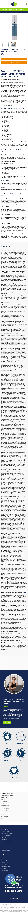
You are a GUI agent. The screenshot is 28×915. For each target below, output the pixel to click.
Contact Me (7, 722)
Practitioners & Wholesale (6, 841)
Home (2, 12)
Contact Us (3, 843)
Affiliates (3, 856)
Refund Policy (4, 846)
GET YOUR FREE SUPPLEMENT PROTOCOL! (14, 9)
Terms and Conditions (5, 850)
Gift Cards (3, 837)
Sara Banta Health (5, 868)
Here (25, 592)
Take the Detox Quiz (5, 835)
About (2, 858)
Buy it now (14, 66)
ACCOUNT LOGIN (5, 831)
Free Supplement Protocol (6, 833)
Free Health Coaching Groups (7, 866)
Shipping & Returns (5, 844)
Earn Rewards (4, 860)
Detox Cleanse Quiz (5, 864)
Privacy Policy (4, 848)
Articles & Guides (4, 862)
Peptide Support (4, 839)
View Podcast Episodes (6, 870)
